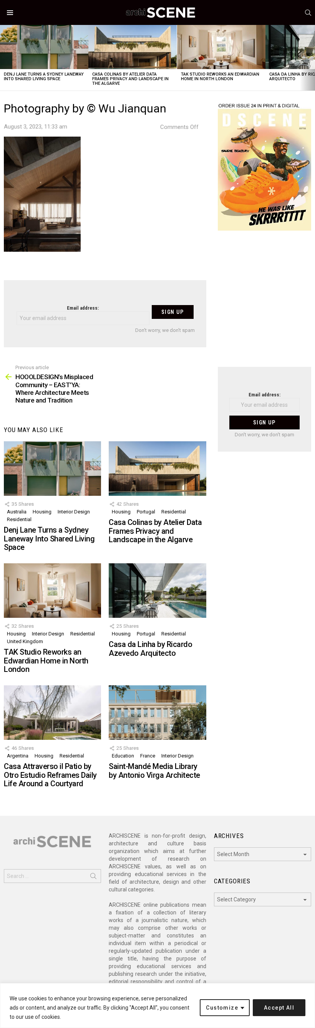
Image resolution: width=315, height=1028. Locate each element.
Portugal (146, 512)
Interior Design (74, 512)
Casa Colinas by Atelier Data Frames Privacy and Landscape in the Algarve (130, 79)
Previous (4, 58)
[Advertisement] (264, 303)
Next (311, 58)
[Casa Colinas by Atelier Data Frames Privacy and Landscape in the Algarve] (132, 47)
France (147, 756)
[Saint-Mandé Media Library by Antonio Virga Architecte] (157, 712)
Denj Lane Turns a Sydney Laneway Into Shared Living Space (44, 76)
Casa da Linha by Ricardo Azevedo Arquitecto (150, 649)
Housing (42, 512)
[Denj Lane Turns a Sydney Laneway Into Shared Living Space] (44, 47)
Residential (19, 519)
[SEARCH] (308, 13)
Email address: (83, 308)
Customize (222, 1008)
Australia (17, 512)
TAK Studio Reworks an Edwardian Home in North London (220, 76)
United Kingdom (25, 641)
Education (123, 756)
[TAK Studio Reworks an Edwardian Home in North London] (221, 47)
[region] (157, 1005)
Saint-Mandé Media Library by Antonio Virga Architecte (154, 771)
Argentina (17, 756)
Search (93, 877)
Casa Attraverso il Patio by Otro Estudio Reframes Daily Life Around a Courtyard (50, 775)
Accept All (279, 1008)
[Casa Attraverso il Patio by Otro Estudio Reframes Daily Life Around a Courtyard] (52, 712)
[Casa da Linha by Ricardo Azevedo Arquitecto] (157, 590)
